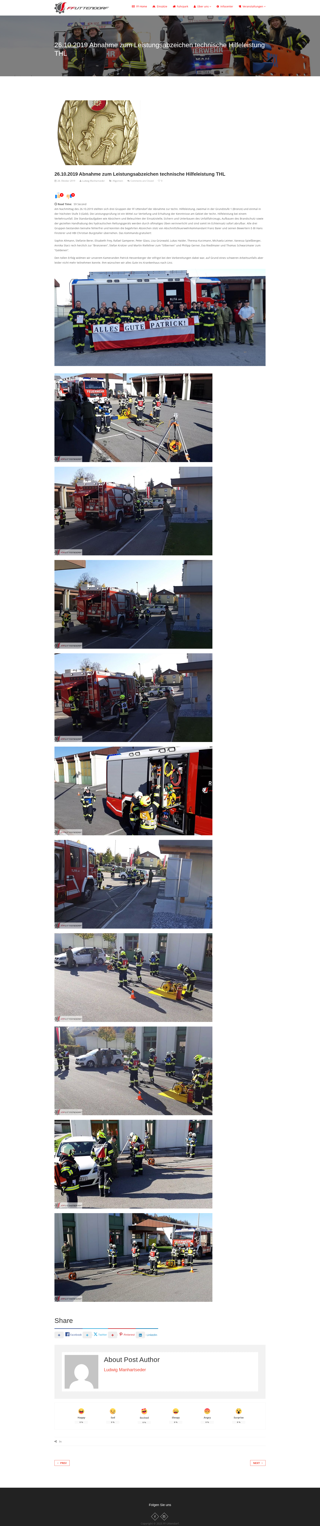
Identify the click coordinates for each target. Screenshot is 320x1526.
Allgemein (118, 180)
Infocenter (226, 6)
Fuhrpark (182, 6)
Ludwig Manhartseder (93, 180)
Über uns (203, 6)
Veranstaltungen (253, 6)
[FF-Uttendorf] (81, 7)
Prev (63, 1463)
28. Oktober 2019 (66, 180)
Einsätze (162, 6)
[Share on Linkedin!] (60, 1441)
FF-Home (141, 6)
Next (256, 1463)
